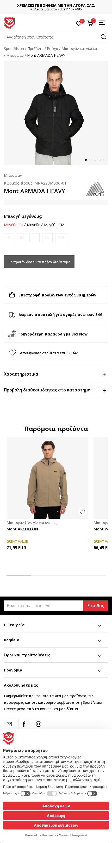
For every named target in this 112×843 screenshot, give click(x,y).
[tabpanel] (56, 113)
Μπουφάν (15, 55)
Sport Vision (14, 48)
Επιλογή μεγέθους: (23, 216)
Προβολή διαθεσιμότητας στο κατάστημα (47, 390)
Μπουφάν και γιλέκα (79, 48)
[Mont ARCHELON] (47, 478)
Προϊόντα (35, 48)
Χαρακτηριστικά (21, 374)
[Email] (9, 724)
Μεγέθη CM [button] (54, 225)
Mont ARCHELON (22, 528)
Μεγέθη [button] (33, 225)
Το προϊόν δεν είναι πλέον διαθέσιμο (39, 261)
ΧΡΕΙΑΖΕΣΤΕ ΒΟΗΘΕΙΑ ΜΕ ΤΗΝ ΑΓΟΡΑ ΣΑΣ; (56, 5)
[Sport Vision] (9, 23)
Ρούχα (52, 48)
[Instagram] (38, 724)
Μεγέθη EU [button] (13, 225)
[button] (56, 37)
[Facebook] (24, 724)
